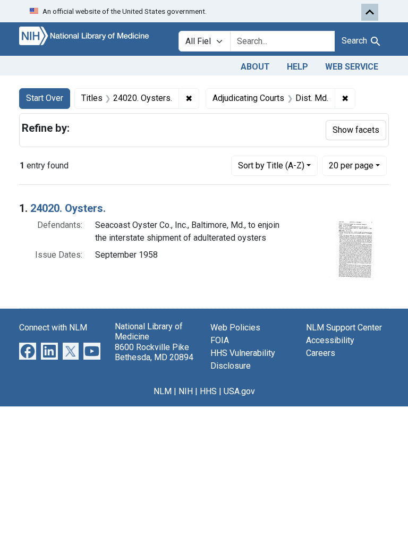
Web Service (351, 67)
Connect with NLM (53, 327)
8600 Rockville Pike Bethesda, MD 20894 (154, 352)
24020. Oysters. (68, 208)
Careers (320, 353)
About (255, 67)
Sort (271, 165)
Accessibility (330, 340)
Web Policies (235, 327)
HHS (208, 391)
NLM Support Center (344, 327)
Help (297, 67)
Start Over (44, 98)
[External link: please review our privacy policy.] (27, 351)
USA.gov (239, 391)
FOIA (219, 340)
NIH (185, 391)
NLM (163, 391)
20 (351, 165)
